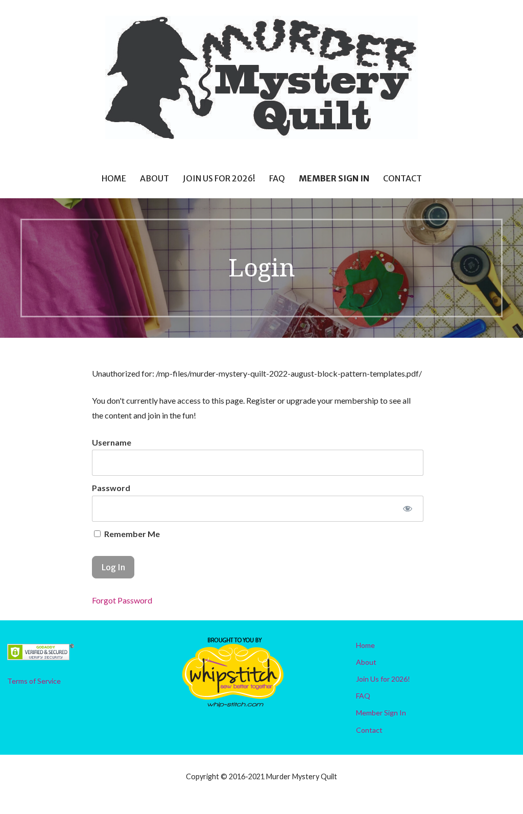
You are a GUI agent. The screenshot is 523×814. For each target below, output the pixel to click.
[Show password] (407, 509)
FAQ (277, 178)
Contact (402, 178)
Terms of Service (34, 681)
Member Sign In (334, 178)
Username (111, 442)
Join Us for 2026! (219, 178)
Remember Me (131, 534)
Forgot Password (122, 600)
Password (111, 488)
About (154, 178)
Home (114, 178)
